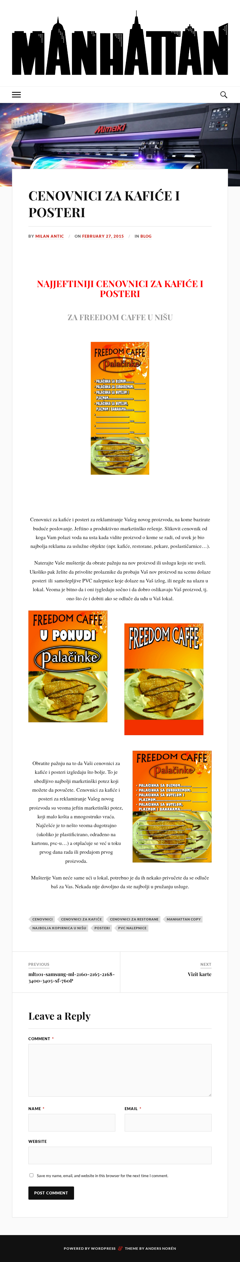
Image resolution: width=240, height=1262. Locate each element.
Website (37, 1141)
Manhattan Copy (184, 919)
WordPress (103, 1248)
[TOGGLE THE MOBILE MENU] (16, 95)
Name (36, 1108)
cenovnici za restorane (134, 919)
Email (133, 1108)
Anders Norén (160, 1248)
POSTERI (102, 928)
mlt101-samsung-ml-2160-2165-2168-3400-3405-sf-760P (71, 977)
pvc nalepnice (132, 928)
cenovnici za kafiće (81, 919)
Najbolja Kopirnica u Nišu (59, 928)
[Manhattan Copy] (120, 42)
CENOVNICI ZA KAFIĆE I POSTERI (104, 203)
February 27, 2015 (103, 236)
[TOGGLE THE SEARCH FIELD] (223, 95)
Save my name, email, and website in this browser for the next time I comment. (102, 1175)
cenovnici (42, 919)
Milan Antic (49, 236)
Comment (41, 1038)
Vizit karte (200, 974)
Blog (146, 236)
